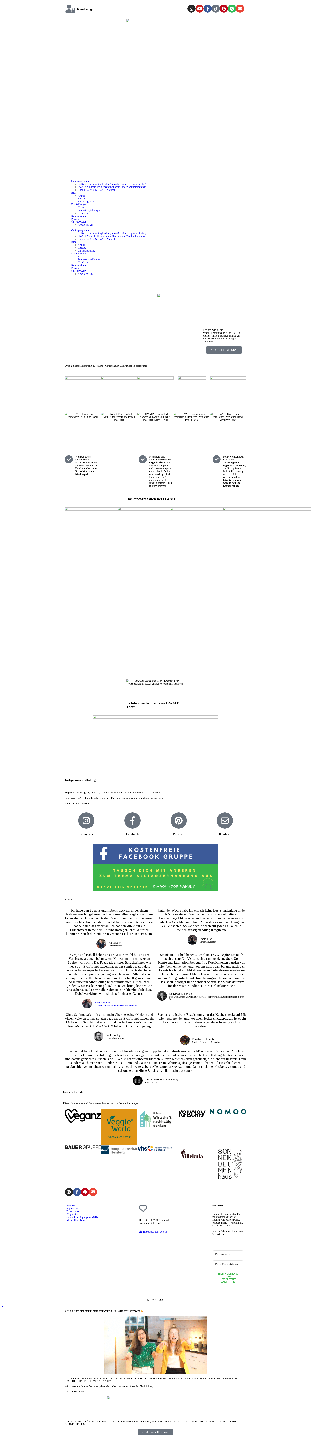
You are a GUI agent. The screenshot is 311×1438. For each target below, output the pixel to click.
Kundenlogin (85, 9)
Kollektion (83, 213)
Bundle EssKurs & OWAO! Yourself (96, 189)
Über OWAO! (78, 221)
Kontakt (224, 834)
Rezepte (82, 198)
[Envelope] (240, 9)
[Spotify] (232, 9)
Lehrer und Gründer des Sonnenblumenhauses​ (115, 1006)
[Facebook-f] (208, 9)
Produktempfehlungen (89, 210)
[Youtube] (200, 9)
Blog (73, 192)
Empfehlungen (78, 204)
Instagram (86, 834)
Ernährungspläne (86, 201)
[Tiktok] (216, 9)
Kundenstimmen (79, 216)
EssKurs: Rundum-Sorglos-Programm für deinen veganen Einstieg (112, 184)
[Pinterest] (224, 9)
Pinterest (178, 834)
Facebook (132, 834)
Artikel (81, 195)
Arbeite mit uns (85, 224)
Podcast (75, 219)
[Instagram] (191, 9)
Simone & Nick (102, 1002)
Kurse (81, 207)
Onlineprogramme (80, 181)
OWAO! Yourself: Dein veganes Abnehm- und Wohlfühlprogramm (112, 187)
